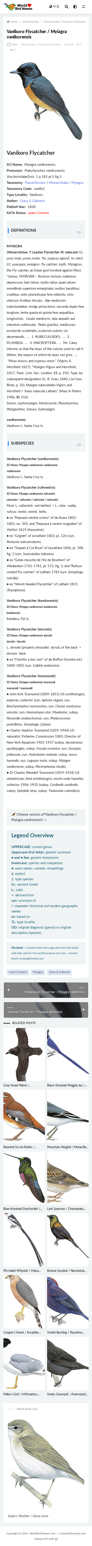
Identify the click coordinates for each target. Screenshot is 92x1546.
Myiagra (77, 183)
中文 (56, 6)
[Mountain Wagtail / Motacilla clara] (68, 1116)
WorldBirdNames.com (42, 1533)
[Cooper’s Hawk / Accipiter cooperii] (24, 1301)
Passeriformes (31, 21)
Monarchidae (58, 183)
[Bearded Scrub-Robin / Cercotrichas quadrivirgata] (24, 1116)
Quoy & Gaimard (32, 201)
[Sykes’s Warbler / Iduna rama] (46, 1464)
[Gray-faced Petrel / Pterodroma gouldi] (24, 1054)
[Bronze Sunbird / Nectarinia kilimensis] (68, 1239)
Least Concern (18, 972)
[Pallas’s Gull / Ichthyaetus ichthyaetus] (24, 1363)
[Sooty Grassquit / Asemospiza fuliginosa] (68, 1363)
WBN (15, 44)
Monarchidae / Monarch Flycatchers (65, 21)
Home (14, 21)
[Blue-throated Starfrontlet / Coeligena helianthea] (24, 1178)
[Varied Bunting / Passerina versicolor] (68, 1301)
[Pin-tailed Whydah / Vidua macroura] (24, 1239)
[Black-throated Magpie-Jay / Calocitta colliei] (68, 1054)
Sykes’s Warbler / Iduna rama (28, 1516)
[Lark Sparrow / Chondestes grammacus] (68, 1178)
